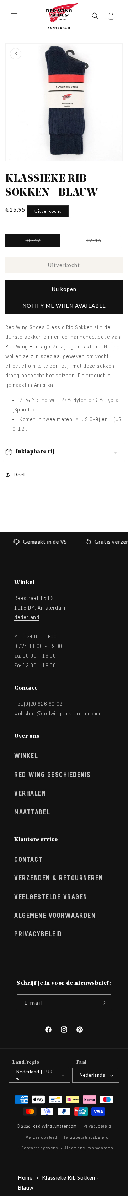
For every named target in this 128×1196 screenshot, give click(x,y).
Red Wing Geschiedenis (52, 775)
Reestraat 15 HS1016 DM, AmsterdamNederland (39, 608)
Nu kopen (64, 289)
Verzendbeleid (41, 1137)
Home (25, 1177)
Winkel (26, 756)
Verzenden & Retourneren (58, 878)
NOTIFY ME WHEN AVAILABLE (64, 305)
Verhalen (30, 794)
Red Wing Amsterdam (55, 1126)
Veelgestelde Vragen (50, 897)
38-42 (43, 242)
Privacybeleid (38, 934)
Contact (28, 860)
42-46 (103, 242)
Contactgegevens (39, 1148)
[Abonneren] (103, 1002)
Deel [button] (19, 474)
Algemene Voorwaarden (54, 916)
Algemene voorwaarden (88, 1148)
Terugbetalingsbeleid (86, 1137)
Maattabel (32, 812)
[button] (14, 16)
